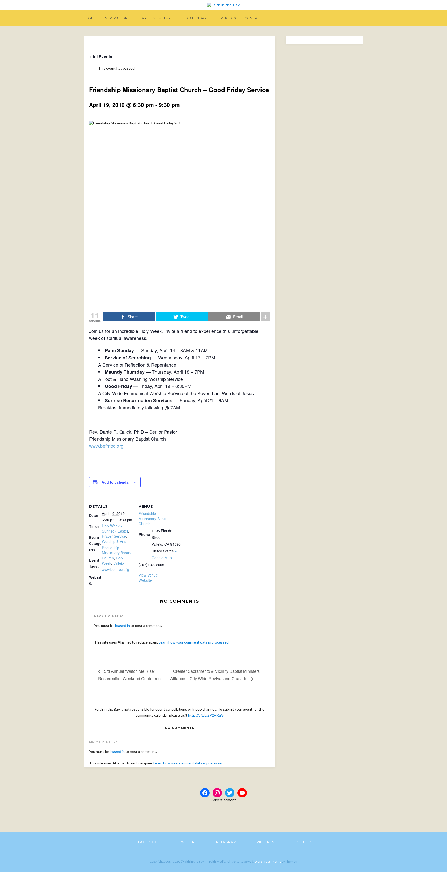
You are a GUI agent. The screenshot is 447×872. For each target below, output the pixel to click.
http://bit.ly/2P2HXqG (206, 715)
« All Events (100, 57)
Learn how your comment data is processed (194, 642)
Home (89, 18)
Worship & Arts (114, 541)
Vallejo (118, 563)
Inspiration (115, 18)
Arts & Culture (158, 18)
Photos (228, 18)
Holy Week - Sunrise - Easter (115, 528)
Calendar (197, 18)
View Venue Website (148, 577)
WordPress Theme (268, 861)
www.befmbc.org (106, 445)
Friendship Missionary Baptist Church (117, 552)
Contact (253, 18)
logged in (122, 625)
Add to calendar (116, 482)
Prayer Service (114, 536)
